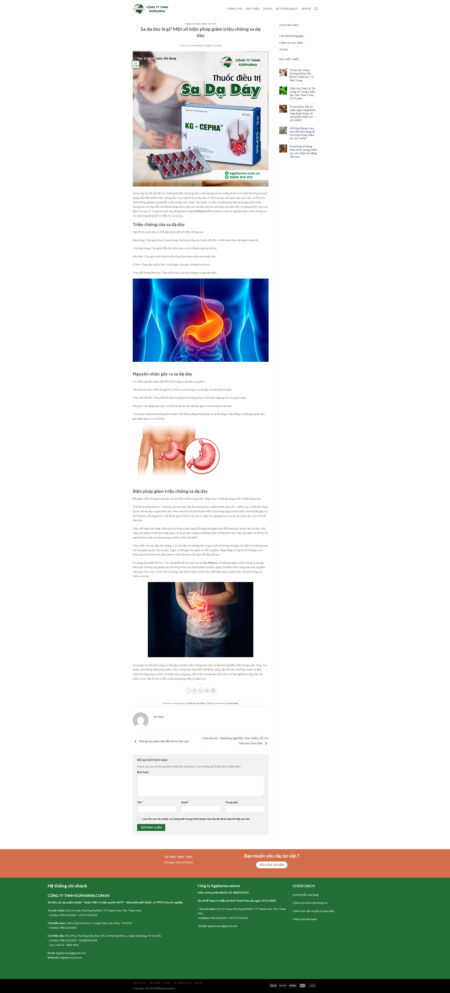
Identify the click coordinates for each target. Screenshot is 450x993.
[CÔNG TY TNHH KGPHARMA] (150, 9)
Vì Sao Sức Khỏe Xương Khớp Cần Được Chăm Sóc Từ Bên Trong (302, 75)
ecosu (217, 45)
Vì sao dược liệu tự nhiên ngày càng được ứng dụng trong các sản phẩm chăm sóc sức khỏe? (303, 113)
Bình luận (143, 772)
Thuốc (267, 8)
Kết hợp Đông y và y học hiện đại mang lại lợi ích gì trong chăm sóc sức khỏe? (302, 133)
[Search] (315, 8)
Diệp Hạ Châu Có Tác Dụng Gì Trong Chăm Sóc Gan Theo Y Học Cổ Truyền (303, 93)
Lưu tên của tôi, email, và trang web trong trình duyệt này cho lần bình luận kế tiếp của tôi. (196, 818)
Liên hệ (306, 8)
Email (185, 802)
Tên (140, 802)
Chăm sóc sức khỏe (195, 24)
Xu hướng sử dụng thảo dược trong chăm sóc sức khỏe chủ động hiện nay (303, 151)
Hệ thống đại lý (287, 8)
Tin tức (212, 24)
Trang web (231, 802)
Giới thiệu (252, 8)
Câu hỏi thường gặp (291, 35)
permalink (233, 703)
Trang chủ (234, 8)
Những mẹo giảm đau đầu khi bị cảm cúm (163, 741)
